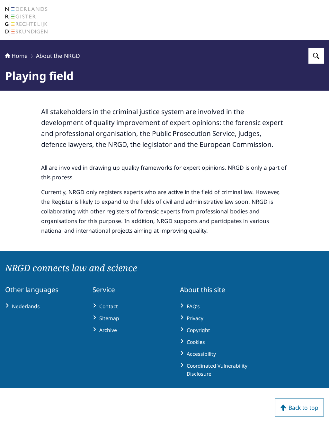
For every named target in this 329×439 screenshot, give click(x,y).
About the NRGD (58, 55)
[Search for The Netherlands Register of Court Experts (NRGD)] (316, 56)
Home (20, 55)
